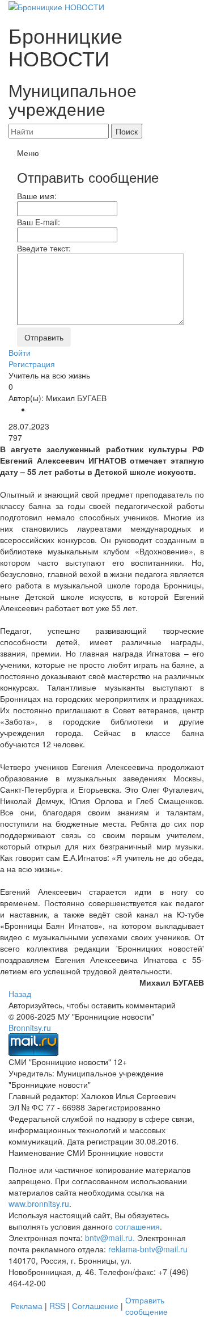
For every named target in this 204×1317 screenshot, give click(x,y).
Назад (19, 993)
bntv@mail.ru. (110, 1237)
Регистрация (31, 363)
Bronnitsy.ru (29, 1027)
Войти (19, 352)
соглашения (137, 1226)
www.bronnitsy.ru (38, 1203)
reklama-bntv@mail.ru (148, 1249)
